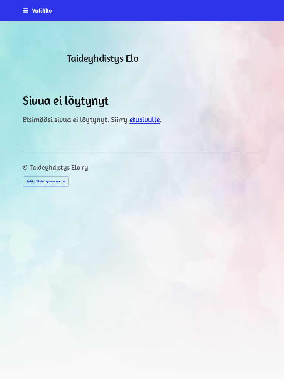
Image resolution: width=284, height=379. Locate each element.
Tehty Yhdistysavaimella (46, 181)
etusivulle (144, 119)
